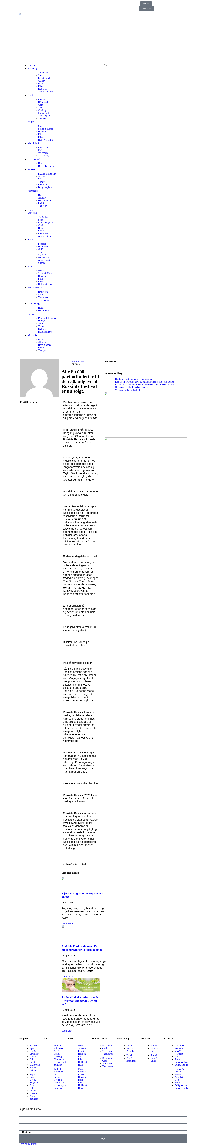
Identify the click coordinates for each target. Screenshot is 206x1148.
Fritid (40, 134)
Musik (41, 126)
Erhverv (31, 169)
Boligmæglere (45, 187)
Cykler (41, 80)
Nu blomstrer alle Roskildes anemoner (133, 387)
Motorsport (43, 113)
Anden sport (44, 115)
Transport (42, 206)
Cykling (42, 110)
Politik (41, 203)
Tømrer (41, 182)
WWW (41, 176)
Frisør (41, 86)
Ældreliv (42, 197)
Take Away (43, 155)
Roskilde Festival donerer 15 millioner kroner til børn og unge (82, 948)
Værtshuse (43, 153)
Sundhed (42, 118)
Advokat (179, 1054)
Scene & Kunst (45, 129)
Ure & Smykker (45, 78)
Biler (40, 83)
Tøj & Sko (43, 72)
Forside (31, 65)
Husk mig (27, 1132)
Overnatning (34, 159)
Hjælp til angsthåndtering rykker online (133, 379)
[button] (66, 864)
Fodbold (42, 99)
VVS (40, 179)
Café (40, 150)
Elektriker (43, 184)
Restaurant (43, 147)
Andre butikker (45, 91)
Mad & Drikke (35, 143)
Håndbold (43, 102)
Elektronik (43, 89)
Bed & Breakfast (46, 166)
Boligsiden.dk (181, 1064)
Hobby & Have (45, 139)
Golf (40, 104)
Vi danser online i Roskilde (128, 390)
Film (40, 137)
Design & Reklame (47, 173)
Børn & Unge (44, 200)
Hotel (40, 163)
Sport (40, 75)
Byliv (40, 195)
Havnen (42, 131)
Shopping (32, 68)
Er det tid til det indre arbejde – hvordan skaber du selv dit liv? (80, 1001)
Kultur (31, 122)
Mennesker (33, 190)
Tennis (41, 107)
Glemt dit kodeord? (28, 1144)
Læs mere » (67, 923)
